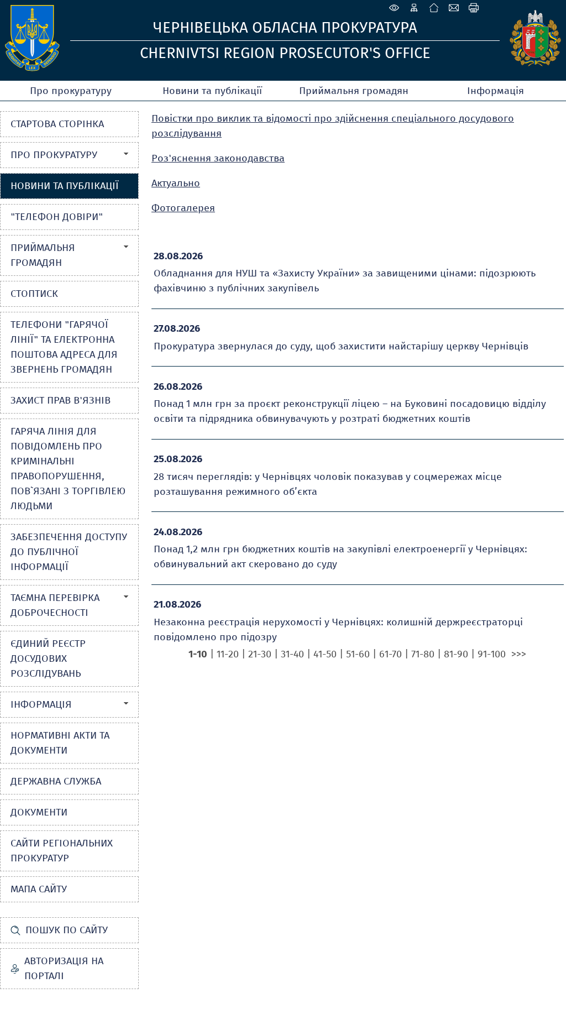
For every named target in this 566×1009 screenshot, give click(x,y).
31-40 (292, 654)
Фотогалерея (183, 208)
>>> (518, 654)
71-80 (422, 654)
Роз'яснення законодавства (218, 158)
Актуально (175, 183)
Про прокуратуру (71, 91)
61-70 (390, 654)
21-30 (259, 654)
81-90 (456, 654)
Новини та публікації (212, 91)
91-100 (492, 654)
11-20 (228, 654)
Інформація (495, 91)
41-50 (325, 654)
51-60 (358, 654)
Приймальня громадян (353, 91)
